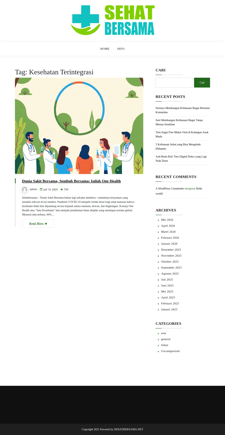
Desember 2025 (171, 249)
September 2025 (171, 267)
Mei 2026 (167, 219)
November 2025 (171, 255)
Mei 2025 (167, 291)
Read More (36, 223)
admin (33, 189)
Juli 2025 (167, 279)
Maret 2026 (168, 231)
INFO (121, 48)
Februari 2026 (170, 237)
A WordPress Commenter (170, 188)
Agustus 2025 (170, 273)
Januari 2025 (169, 309)
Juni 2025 (167, 285)
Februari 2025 (170, 303)
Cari (161, 70)
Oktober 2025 (170, 261)
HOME (105, 48)
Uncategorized (170, 351)
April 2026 (168, 225)
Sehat (164, 345)
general (166, 339)
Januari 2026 (169, 243)
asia (163, 333)
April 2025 (168, 297)
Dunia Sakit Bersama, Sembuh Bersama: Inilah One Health (71, 181)
